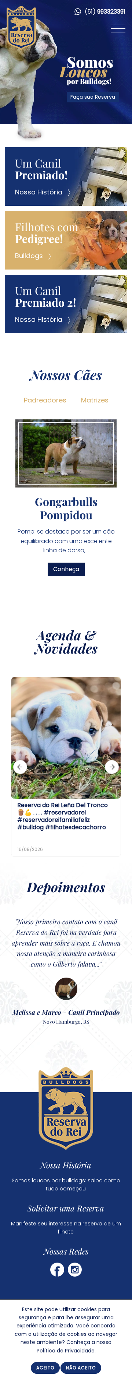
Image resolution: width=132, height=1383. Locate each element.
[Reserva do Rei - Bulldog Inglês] (21, 48)
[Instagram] (75, 1269)
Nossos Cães (66, 374)
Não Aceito (81, 1368)
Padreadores (45, 400)
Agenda (59, 635)
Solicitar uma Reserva (66, 1208)
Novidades (66, 648)
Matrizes (95, 400)
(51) (104, 11)
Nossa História (66, 1165)
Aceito (45, 1368)
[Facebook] (57, 1269)
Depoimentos (66, 886)
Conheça (101, 561)
